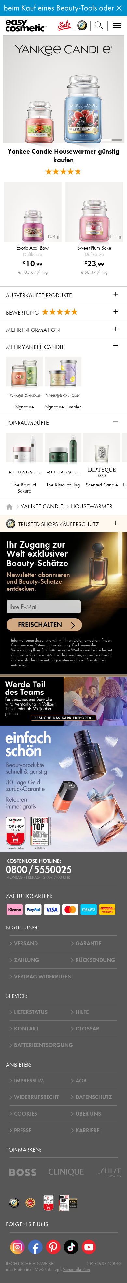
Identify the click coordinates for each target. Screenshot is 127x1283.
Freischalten (40, 624)
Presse (22, 1130)
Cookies (25, 1113)
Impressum (29, 1080)
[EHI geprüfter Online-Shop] (30, 1203)
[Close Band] (119, 8)
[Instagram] (17, 1247)
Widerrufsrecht (36, 1097)
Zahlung (26, 960)
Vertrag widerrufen (43, 976)
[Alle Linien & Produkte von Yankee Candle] (63, 49)
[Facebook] (35, 1247)
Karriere (87, 1130)
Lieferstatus (31, 1012)
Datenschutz (94, 1097)
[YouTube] (89, 1247)
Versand (26, 943)
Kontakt (26, 1028)
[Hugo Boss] (23, 1172)
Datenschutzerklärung (52, 645)
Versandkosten (76, 1269)
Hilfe (82, 1012)
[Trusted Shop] (82, 26)
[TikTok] (71, 1247)
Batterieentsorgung (43, 1045)
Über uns (88, 1113)
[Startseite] (9, 507)
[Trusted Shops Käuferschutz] (14, 1203)
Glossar (87, 1028)
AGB (81, 1080)
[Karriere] (63, 701)
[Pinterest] (53, 1247)
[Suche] (98, 26)
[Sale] (64, 26)
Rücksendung (95, 960)
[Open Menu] (27, 26)
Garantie (88, 943)
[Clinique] (66, 1172)
